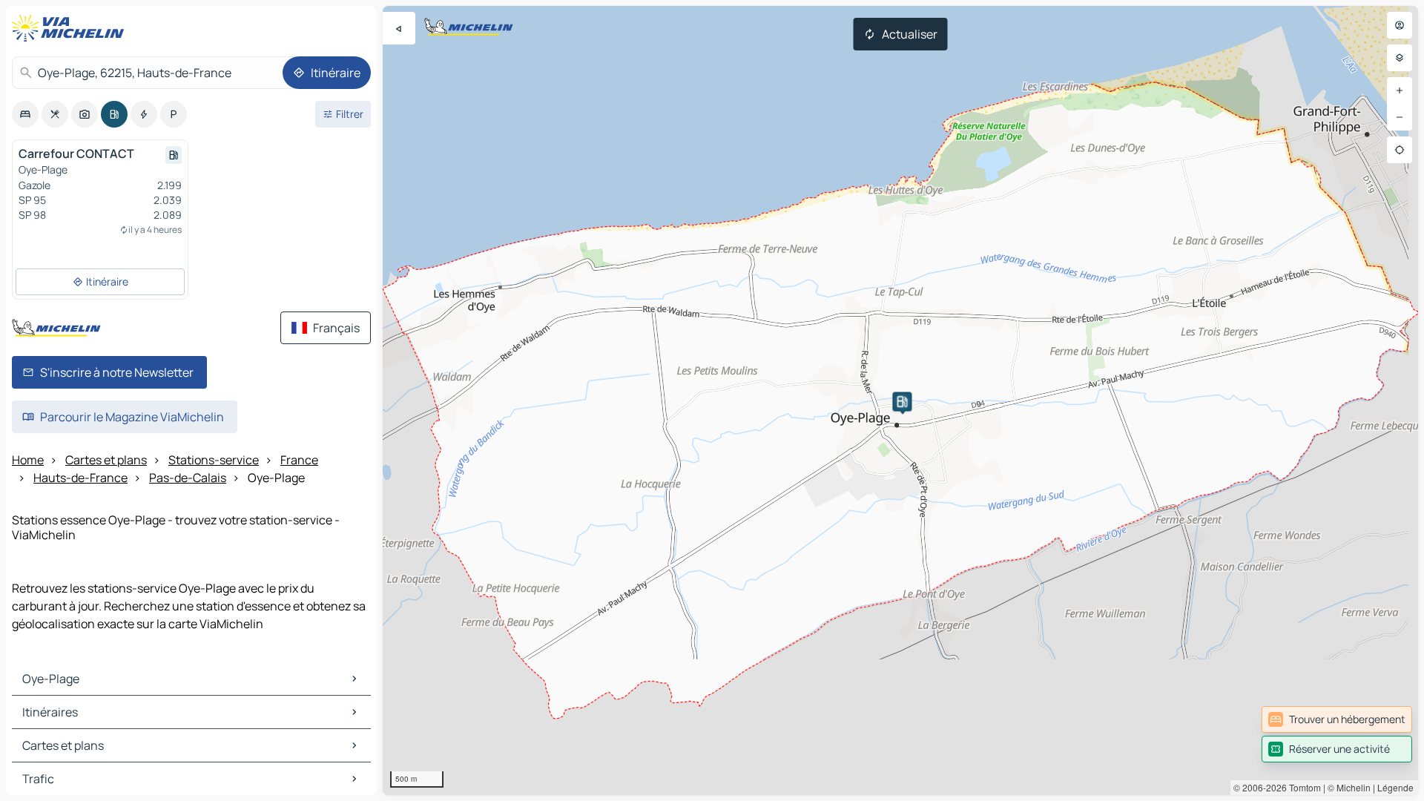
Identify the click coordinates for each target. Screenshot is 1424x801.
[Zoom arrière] (1399, 117)
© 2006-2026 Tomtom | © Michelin (1302, 787)
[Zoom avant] (1399, 90)
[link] (1337, 719)
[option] (25, 114)
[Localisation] (1399, 149)
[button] (902, 401)
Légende (1395, 787)
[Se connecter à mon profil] (1399, 25)
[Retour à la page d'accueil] (71, 28)
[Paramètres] (1399, 57)
